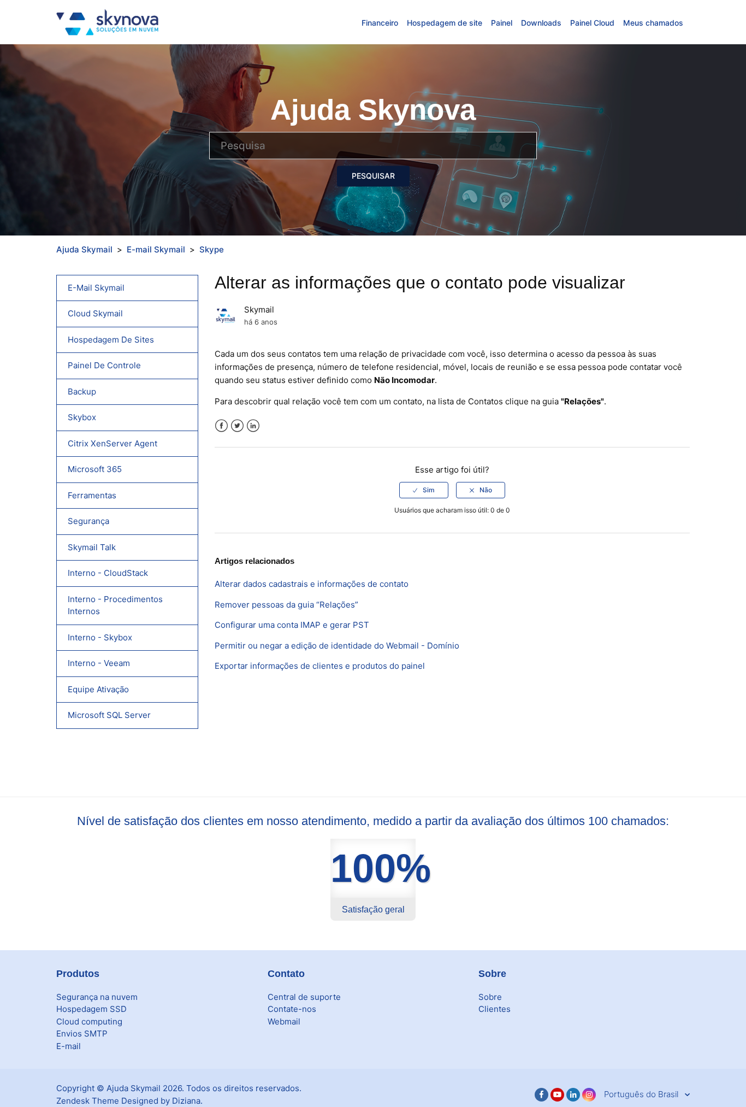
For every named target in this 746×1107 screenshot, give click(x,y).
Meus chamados (653, 22)
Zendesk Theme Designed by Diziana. (129, 1101)
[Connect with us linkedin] (573, 1095)
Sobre (490, 997)
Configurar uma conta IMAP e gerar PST (292, 625)
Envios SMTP (82, 1033)
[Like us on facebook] (541, 1095)
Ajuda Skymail (84, 249)
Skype (211, 249)
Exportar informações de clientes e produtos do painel (320, 666)
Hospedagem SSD (91, 1009)
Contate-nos (292, 1009)
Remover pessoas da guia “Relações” (286, 604)
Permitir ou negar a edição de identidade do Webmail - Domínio (337, 645)
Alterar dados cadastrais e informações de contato (311, 584)
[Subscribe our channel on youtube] (557, 1095)
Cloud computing (89, 1021)
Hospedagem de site (444, 22)
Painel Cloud (592, 22)
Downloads (541, 22)
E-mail (68, 1046)
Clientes (494, 1009)
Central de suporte (304, 997)
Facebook (221, 426)
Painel (501, 22)
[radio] (423, 490)
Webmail (284, 1021)
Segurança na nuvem (97, 997)
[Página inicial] (107, 21)
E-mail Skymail (156, 249)
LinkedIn (253, 426)
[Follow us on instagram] (589, 1095)
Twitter (237, 426)
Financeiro (380, 22)
